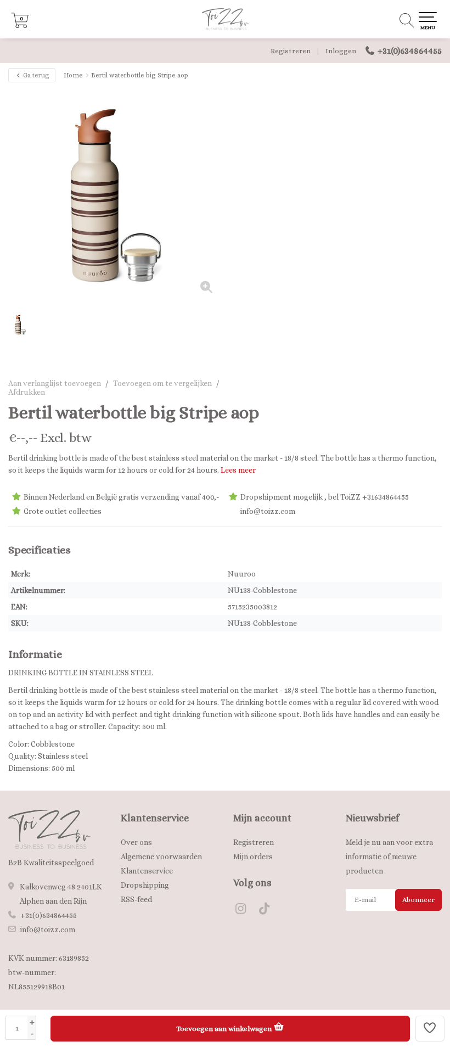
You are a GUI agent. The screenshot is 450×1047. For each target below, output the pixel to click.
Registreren (291, 51)
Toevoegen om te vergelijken (162, 383)
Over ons (136, 842)
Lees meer (238, 470)
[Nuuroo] (413, 412)
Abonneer (418, 899)
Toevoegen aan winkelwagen (224, 1028)
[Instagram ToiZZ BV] (245, 910)
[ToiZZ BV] (225, 19)
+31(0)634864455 (410, 51)
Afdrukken (26, 392)
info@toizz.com (47, 929)
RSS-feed (136, 899)
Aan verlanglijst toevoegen (54, 383)
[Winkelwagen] (20, 25)
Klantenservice (147, 870)
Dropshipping (145, 885)
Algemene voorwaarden (161, 856)
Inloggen (340, 51)
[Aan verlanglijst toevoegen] (430, 1029)
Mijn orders (253, 856)
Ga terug (35, 75)
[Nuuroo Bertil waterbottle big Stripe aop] (116, 195)
